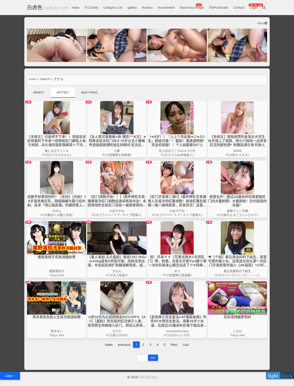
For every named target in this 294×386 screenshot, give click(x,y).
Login (253, 7)
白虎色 (34, 7)
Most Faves (89, 92)
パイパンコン (148, 377)
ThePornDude (218, 7)
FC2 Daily (91, 7)
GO (153, 358)
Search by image (192, 7)
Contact (238, 7)
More (261, 23)
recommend (166, 7)
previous (124, 344)
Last (186, 344)
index (76, 7)
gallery (132, 7)
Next (174, 344)
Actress (147, 7)
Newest (38, 92)
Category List (112, 7)
